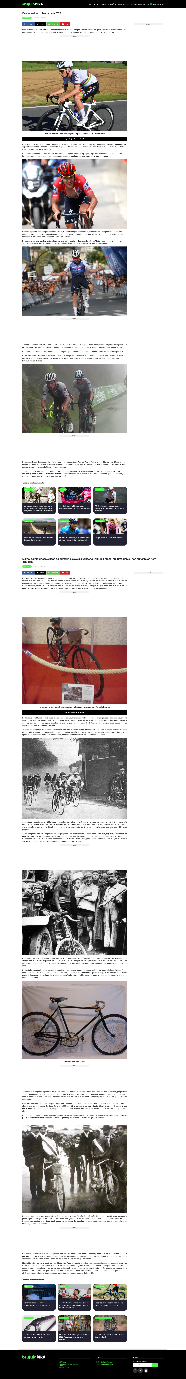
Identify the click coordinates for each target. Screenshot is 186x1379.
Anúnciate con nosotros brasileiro (68, 1364)
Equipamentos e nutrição (127, 4)
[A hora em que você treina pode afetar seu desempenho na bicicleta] (39, 534)
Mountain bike (94, 4)
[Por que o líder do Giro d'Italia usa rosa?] (110, 534)
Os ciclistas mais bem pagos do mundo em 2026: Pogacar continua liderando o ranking (74, 1337)
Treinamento (104, 4)
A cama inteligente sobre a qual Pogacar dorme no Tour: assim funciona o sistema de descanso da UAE (73, 1305)
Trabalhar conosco (64, 1367)
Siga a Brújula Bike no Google (74, 139)
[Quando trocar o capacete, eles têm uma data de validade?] (110, 1331)
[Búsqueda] (163, 4)
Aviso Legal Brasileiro (102, 1361)
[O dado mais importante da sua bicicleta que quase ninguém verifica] (39, 1331)
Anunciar (74, 36)
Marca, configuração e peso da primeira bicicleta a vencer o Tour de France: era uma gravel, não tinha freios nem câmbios (38, 508)
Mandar (155, 1365)
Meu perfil (157, 4)
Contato (61, 1365)
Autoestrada (27, 17)
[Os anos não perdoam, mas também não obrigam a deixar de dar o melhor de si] (74, 534)
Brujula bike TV (143, 4)
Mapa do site (62, 1362)
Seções (61, 1361)
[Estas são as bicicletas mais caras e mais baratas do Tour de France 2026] (110, 1299)
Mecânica (113, 4)
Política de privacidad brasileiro (104, 1364)
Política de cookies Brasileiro (104, 1362)
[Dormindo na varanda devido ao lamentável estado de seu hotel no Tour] (39, 1299)
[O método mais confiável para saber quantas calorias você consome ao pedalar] (74, 502)
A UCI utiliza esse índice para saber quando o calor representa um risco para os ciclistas (109, 508)
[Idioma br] (151, 4)
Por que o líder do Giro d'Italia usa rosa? (109, 538)
